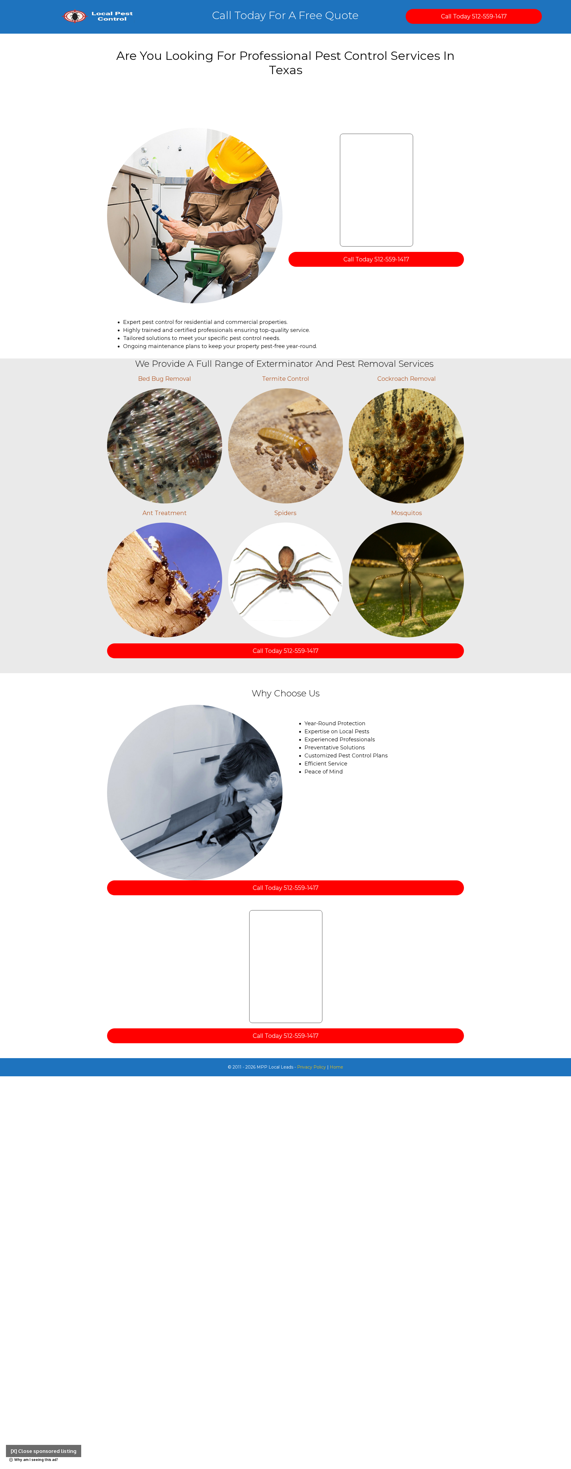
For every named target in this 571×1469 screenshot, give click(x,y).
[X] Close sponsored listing (43, 1451)
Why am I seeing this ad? (36, 1459)
